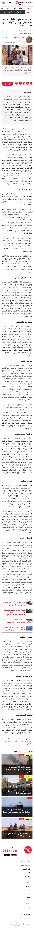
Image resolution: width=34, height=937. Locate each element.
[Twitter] (14, 850)
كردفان (30, 217)
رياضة (28, 907)
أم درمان (12, 287)
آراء (15, 8)
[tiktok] (5, 850)
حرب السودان (18, 739)
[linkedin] (7, 850)
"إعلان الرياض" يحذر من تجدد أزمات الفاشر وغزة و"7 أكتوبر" (14, 628)
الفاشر (29, 744)
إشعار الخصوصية (25, 866)
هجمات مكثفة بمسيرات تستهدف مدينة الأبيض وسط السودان (13, 621)
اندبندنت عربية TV (25, 918)
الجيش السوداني (8, 739)
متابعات (17, 752)
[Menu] (3, 3)
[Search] (10, 3)
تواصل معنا (27, 873)
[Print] (16, 83)
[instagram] (11, 850)
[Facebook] (16, 850)
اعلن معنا (27, 876)
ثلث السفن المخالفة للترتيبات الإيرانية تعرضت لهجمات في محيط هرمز (17, 812)
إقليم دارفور (7, 741)
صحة (29, 911)
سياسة (21, 8)
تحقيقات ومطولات (25, 914)
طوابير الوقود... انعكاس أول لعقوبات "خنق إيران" (19, 792)
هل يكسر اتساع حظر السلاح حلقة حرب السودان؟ (17, 834)
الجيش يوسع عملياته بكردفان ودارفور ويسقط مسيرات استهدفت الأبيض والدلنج (14, 612)
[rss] (3, 850)
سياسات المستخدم (25, 862)
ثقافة (28, 897)
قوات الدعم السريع (26, 741)
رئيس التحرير (26, 869)
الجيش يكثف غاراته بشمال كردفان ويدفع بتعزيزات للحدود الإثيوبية (18, 769)
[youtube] (9, 850)
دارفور (15, 139)
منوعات (28, 904)
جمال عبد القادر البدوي (15, 37)
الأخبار (29, 8)
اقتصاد (8, 8)
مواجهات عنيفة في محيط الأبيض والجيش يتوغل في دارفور (13, 603)
